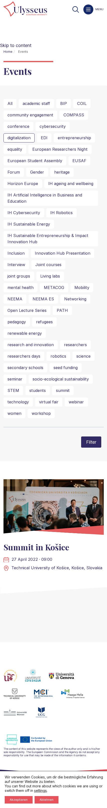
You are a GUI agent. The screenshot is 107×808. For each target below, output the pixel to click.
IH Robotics (61, 212)
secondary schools (25, 367)
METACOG (54, 287)
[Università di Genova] (65, 678)
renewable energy (24, 333)
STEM (13, 390)
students (37, 390)
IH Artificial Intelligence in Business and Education (44, 198)
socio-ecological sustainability (61, 379)
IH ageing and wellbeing (70, 183)
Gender (37, 172)
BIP (63, 103)
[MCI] (47, 697)
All (9, 103)
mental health (20, 287)
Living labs (50, 276)
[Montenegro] (45, 715)
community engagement (30, 114)
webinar (76, 401)
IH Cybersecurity (23, 212)
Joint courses (48, 264)
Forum (13, 172)
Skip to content (15, 45)
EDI (44, 137)
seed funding (66, 367)
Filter (91, 442)
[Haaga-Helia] (77, 697)
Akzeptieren (19, 800)
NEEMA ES (43, 298)
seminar (14, 379)
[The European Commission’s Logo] (32, 744)
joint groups (18, 276)
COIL (82, 103)
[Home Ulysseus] (25, 9)
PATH (62, 310)
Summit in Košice (36, 547)
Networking (75, 298)
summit (63, 390)
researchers (75, 344)
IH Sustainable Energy (28, 224)
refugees (44, 321)
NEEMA (14, 298)
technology (18, 401)
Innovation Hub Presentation (62, 253)
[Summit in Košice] (53, 508)
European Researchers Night (60, 149)
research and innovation (30, 344)
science (83, 356)
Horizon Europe (22, 183)
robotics (58, 356)
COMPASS (73, 114)
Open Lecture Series (27, 310)
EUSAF (79, 160)
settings (40, 790)
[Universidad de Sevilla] (14, 678)
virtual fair (48, 401)
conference (18, 126)
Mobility (81, 287)
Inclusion (16, 253)
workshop (41, 413)
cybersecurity (53, 126)
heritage (62, 172)
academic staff (36, 103)
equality (14, 149)
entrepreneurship (74, 137)
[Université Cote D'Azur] (37, 678)
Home (7, 51)
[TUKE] (18, 697)
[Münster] (19, 715)
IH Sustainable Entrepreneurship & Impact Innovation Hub (47, 238)
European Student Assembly (34, 160)
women (14, 413)
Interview (16, 264)
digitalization (19, 137)
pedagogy (16, 321)
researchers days (23, 356)
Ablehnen (47, 800)
